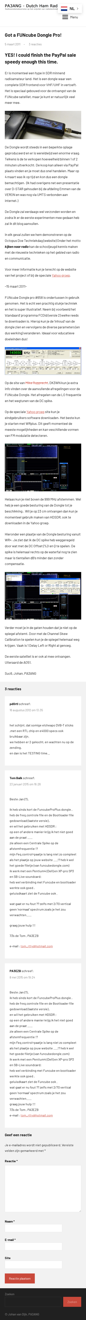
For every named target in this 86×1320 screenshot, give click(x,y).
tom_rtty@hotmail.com (37, 946)
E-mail (10, 1240)
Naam (10, 1221)
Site (8, 1258)
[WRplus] (43, 467)
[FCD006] (43, 361)
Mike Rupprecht (36, 383)
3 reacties (35, 44)
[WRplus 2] (43, 596)
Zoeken (9, 1294)
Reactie (11, 1161)
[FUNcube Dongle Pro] (43, 125)
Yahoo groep (61, 275)
